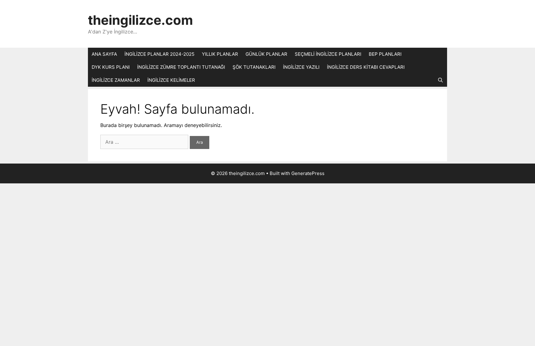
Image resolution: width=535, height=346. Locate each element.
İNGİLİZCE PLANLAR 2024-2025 (159, 54)
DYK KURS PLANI (111, 67)
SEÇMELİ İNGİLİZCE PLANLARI (328, 54)
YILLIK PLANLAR (220, 54)
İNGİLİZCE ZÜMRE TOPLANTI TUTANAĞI (181, 67)
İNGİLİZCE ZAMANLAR (116, 80)
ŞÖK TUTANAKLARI (254, 67)
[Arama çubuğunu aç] (440, 80)
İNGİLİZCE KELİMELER (171, 80)
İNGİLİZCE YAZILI (301, 67)
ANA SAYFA (104, 54)
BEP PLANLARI (385, 54)
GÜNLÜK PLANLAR (266, 54)
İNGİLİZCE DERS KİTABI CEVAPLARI (366, 67)
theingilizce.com (140, 20)
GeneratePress (307, 173)
